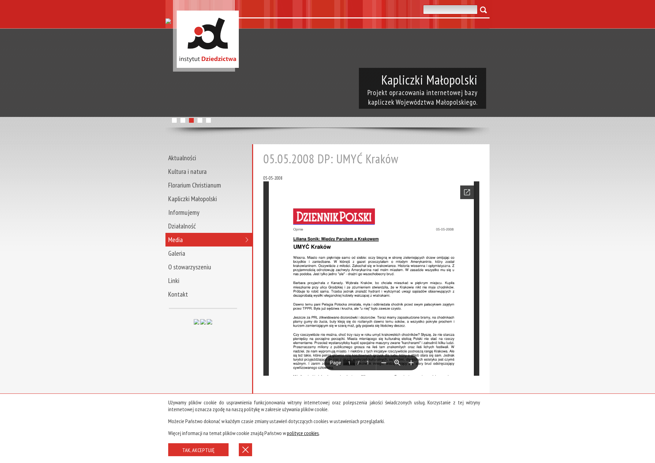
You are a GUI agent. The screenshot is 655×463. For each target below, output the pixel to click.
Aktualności (182, 157)
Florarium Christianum (194, 185)
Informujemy (184, 212)
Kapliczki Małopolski (192, 198)
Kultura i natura (187, 171)
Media (175, 239)
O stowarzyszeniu (189, 267)
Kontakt (178, 294)
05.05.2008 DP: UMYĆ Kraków (330, 159)
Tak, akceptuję (198, 450)
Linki (173, 280)
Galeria (176, 253)
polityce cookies (303, 433)
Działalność (182, 226)
